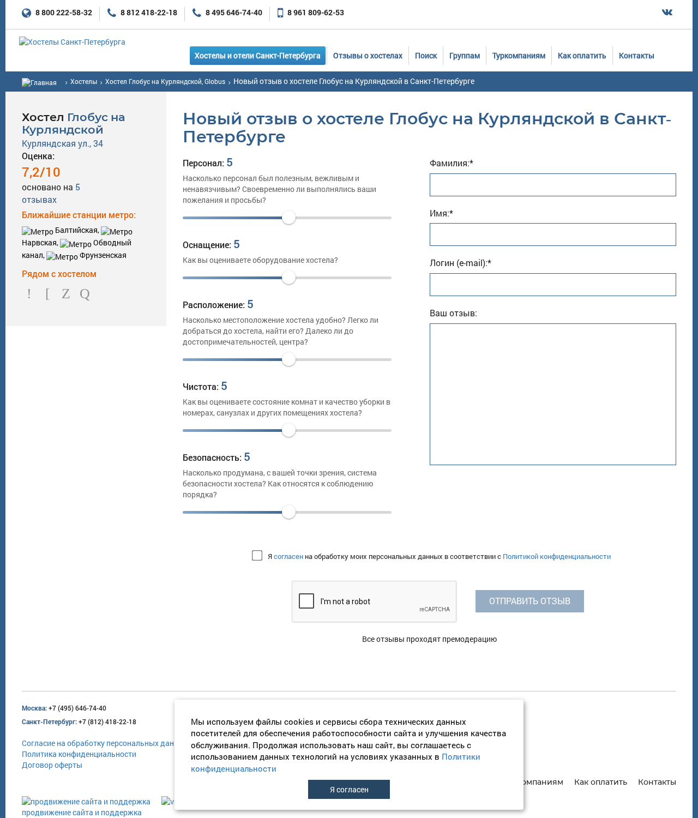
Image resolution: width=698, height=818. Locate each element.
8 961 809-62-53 (315, 12)
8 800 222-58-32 (63, 12)
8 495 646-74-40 (233, 12)
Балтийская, (77, 230)
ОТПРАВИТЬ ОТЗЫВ (529, 600)
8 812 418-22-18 (148, 12)
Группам (464, 55)
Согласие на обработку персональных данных (105, 743)
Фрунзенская (102, 255)
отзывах (51, 193)
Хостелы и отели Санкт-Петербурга (258, 55)
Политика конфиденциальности (79, 754)
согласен (288, 556)
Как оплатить (582, 55)
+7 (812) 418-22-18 (79, 721)
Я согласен (349, 789)
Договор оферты (52, 765)
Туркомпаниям (518, 55)
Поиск (426, 55)
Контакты (636, 55)
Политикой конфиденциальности (557, 556)
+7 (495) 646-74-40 (64, 707)
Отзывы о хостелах (367, 55)
